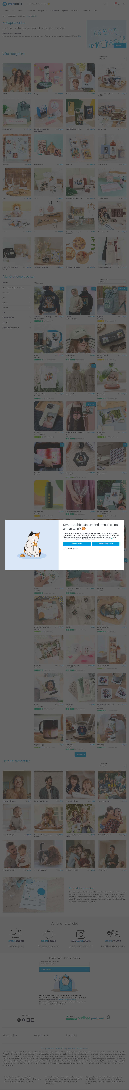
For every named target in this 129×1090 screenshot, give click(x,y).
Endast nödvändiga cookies (105, 543)
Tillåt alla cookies (77, 543)
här (111, 539)
